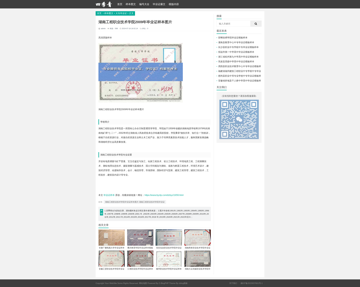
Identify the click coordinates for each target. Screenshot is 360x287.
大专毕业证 (121, 13)
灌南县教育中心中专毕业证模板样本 (236, 42)
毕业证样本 (109, 195)
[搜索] (256, 24)
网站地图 (143, 283)
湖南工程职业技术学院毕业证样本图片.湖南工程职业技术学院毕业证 (135, 202)
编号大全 (144, 4)
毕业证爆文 (159, 4)
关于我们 (233, 283)
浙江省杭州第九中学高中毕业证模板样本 (238, 57)
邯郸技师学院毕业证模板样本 (233, 37)
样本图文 (131, 4)
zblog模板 (183, 283)
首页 (119, 4)
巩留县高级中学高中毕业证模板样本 (236, 61)
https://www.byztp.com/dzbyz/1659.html (164, 195)
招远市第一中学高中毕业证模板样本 (236, 52)
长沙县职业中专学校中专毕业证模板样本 (238, 47)
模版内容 (174, 4)
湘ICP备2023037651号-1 (251, 283)
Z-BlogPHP (164, 283)
